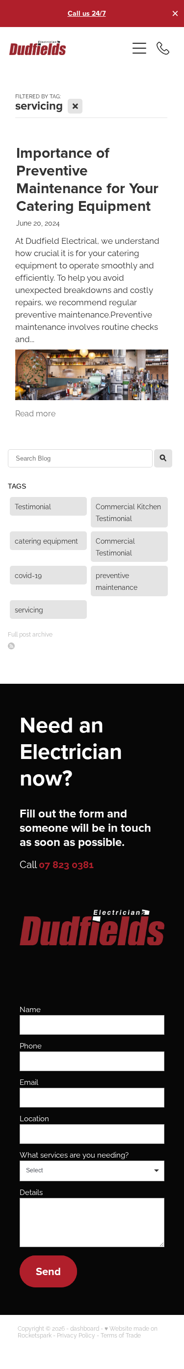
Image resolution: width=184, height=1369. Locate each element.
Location (34, 1118)
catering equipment (46, 540)
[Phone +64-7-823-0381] (163, 48)
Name (30, 1009)
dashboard (84, 1328)
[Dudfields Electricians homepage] (68, 48)
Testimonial (33, 506)
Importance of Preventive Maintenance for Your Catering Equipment (87, 179)
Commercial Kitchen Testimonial (128, 512)
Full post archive (30, 634)
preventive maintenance (116, 580)
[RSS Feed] (11, 645)
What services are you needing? (74, 1154)
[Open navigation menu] (139, 48)
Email (29, 1081)
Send (48, 1271)
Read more (35, 413)
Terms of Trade (121, 1335)
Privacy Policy (76, 1335)
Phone (31, 1045)
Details (31, 1191)
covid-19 (28, 575)
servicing (29, 609)
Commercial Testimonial (115, 546)
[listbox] (92, 1171)
